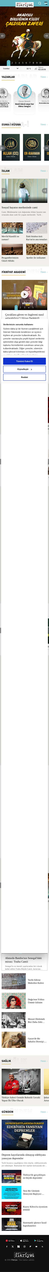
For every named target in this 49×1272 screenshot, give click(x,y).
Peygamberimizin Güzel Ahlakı (10, 259)
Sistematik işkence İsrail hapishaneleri (35, 1224)
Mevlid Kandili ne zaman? (10, 238)
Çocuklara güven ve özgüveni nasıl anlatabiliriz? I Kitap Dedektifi (22, 316)
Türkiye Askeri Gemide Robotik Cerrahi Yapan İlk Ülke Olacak (20, 1099)
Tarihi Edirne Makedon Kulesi (36, 982)
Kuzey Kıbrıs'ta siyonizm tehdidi (35, 1208)
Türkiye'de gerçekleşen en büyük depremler (34, 1176)
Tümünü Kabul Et (24, 361)
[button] (2, 36)
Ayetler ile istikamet (36, 257)
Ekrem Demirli (24, 101)
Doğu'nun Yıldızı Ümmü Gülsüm (36, 1001)
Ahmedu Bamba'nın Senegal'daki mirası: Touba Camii (24, 959)
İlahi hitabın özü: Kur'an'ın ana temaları (34, 238)
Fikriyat (14, 1260)
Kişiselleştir (23, 369)
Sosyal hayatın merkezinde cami (20, 207)
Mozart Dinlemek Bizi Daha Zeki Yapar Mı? (36, 1021)
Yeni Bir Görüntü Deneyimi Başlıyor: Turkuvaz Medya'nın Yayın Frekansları (33, 1192)
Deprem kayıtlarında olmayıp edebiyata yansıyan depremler (24, 1156)
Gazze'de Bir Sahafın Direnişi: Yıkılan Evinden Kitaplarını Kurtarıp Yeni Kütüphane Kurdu (37, 1040)
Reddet (24, 377)
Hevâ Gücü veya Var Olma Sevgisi (24, 105)
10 (40, 63)
